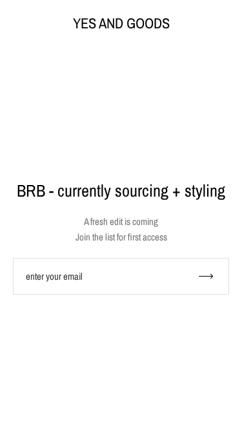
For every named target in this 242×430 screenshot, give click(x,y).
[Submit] (211, 276)
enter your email (54, 276)
